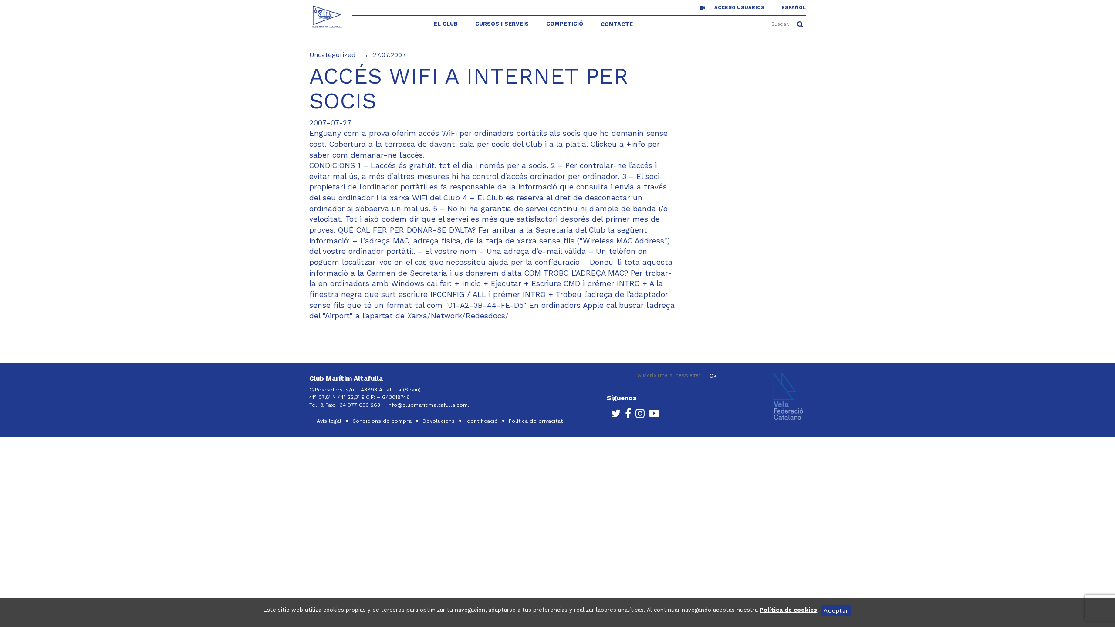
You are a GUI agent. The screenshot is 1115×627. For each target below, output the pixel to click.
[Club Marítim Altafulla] (327, 16)
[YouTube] (652, 415)
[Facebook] (626, 415)
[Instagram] (638, 415)
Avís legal (329, 421)
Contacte (617, 24)
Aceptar (836, 610)
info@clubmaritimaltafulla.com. (429, 405)
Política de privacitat (536, 421)
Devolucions (438, 421)
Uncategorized (332, 55)
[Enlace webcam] (702, 7)
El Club (446, 23)
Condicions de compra (382, 421)
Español (793, 7)
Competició (564, 23)
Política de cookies (788, 610)
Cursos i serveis (502, 23)
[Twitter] (614, 415)
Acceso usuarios (739, 7)
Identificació (482, 421)
